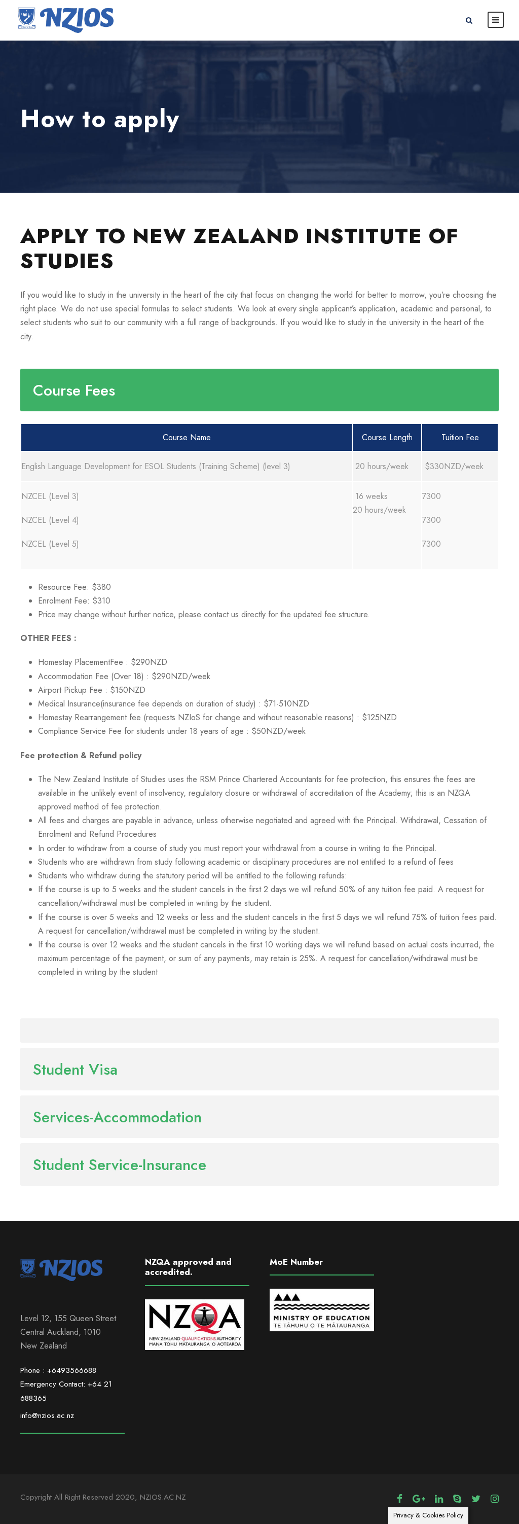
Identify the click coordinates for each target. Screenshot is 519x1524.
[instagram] (495, 1499)
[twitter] (475, 1499)
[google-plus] (419, 1499)
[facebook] (399, 1499)
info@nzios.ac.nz (47, 1415)
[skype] (457, 1499)
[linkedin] (439, 1499)
